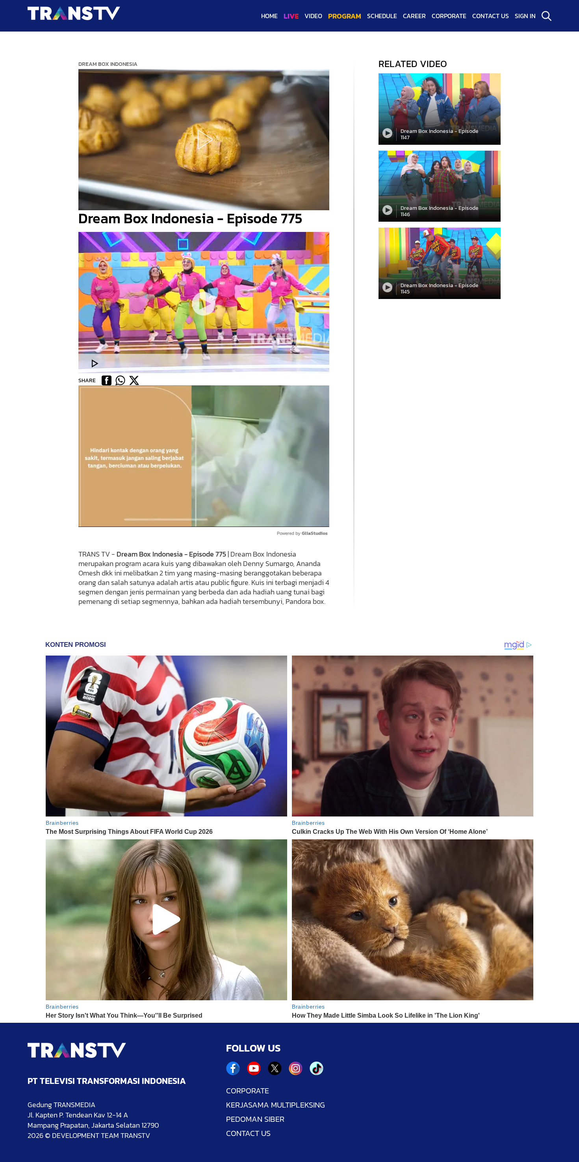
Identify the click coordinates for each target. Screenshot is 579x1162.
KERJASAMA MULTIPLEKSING (275, 1105)
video (313, 16)
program (344, 16)
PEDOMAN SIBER (255, 1119)
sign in (525, 16)
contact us (490, 16)
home (269, 16)
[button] (203, 139)
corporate (449, 16)
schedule (382, 16)
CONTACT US (248, 1133)
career (414, 16)
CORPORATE (247, 1090)
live (291, 16)
